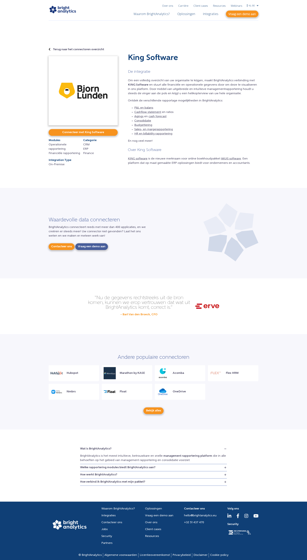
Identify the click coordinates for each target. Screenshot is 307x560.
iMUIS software (231, 158)
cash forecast (157, 116)
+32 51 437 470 (194, 522)
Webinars (236, 6)
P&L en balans (143, 108)
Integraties (210, 14)
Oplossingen (186, 14)
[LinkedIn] (229, 517)
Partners (106, 543)
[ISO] (239, 534)
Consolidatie (142, 120)
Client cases (200, 6)
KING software (137, 158)
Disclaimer (200, 555)
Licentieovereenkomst (155, 555)
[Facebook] (237, 517)
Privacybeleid (182, 555)
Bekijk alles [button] (153, 410)
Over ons (167, 6)
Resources (219, 6)
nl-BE (252, 5)
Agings (138, 116)
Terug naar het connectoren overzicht (78, 49)
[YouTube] (256, 517)
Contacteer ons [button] (61, 246)
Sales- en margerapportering (153, 129)
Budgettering (143, 125)
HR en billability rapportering (153, 133)
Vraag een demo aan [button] (242, 14)
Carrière (183, 6)
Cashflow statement (147, 112)
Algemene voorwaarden (120, 555)
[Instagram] (246, 517)
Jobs (104, 529)
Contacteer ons (111, 522)
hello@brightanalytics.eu (200, 515)
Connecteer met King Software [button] (83, 132)
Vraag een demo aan (159, 515)
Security (106, 536)
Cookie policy (219, 555)
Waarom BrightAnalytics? (152, 14)
